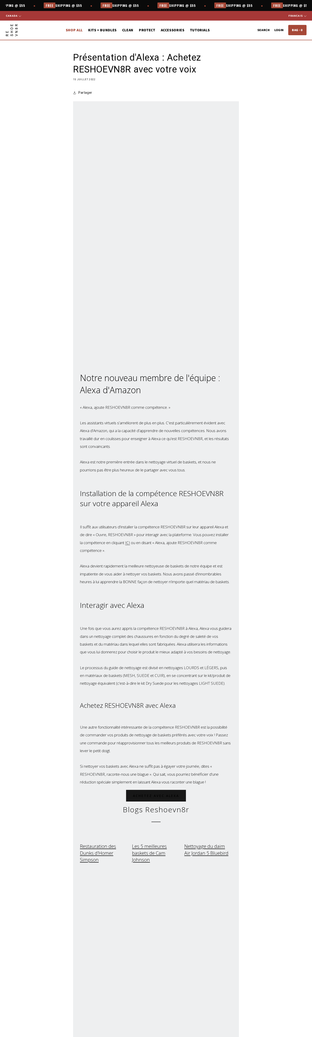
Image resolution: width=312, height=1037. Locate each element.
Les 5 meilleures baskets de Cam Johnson (149, 853)
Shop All (74, 30)
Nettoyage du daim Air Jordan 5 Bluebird (206, 849)
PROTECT (147, 30)
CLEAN (127, 30)
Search (263, 30)
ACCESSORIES (173, 30)
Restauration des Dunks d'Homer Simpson (98, 853)
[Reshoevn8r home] (11, 30)
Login (279, 30)
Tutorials (200, 30)
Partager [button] (85, 92)
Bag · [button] (297, 30)
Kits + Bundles (102, 30)
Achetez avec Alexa (156, 796)
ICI (127, 542)
